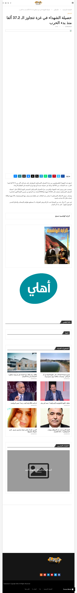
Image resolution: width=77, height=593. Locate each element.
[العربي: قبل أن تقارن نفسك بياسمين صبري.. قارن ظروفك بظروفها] (22, 417)
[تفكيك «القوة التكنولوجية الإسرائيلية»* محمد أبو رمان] (55, 391)
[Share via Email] (15, 176)
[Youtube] (3, 3)
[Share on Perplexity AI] (20, 176)
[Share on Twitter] (58, 176)
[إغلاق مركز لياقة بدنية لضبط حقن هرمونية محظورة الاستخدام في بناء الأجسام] (22, 362)
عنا (40, 589)
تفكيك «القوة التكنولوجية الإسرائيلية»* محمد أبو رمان (55, 403)
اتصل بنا (34, 589)
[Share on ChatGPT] (24, 176)
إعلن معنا (27, 589)
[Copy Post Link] (37, 176)
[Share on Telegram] (41, 176)
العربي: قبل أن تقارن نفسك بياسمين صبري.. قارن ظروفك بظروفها (23, 430)
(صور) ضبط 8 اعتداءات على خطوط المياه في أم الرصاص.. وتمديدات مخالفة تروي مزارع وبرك (56, 375)
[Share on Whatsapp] (45, 176)
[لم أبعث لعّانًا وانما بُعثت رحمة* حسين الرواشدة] (22, 391)
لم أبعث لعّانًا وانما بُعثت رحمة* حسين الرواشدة (24, 403)
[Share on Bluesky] (28, 176)
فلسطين (56, 9)
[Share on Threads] (32, 176)
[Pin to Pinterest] (54, 176)
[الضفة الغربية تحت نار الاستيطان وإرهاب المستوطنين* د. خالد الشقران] (55, 417)
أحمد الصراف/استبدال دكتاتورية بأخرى (38, 470)
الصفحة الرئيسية (67, 9)
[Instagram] (5, 3)
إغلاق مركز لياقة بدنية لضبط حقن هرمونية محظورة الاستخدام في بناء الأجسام (23, 375)
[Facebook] (10, 3)
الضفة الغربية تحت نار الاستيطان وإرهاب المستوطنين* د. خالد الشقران (59, 430)
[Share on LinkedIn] (50, 176)
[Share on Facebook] (63, 176)
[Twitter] (8, 3)
